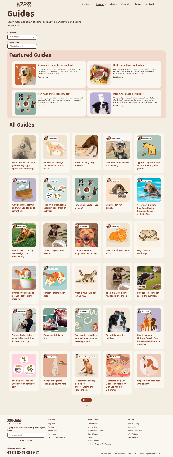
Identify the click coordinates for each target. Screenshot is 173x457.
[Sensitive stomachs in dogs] (55, 282)
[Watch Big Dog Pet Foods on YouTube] (19, 452)
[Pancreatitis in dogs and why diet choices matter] (55, 153)
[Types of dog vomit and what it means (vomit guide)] (149, 153)
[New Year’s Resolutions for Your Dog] (118, 151)
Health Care (52, 431)
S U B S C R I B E (26, 441)
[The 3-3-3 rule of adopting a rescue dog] (86, 239)
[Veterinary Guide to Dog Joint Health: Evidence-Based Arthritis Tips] (149, 197)
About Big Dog (133, 424)
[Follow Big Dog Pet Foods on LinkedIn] (37, 452)
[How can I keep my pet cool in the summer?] (149, 282)
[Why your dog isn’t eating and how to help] (55, 369)
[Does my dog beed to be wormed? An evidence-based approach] (86, 325)
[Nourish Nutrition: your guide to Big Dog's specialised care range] (24, 153)
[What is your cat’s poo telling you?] (86, 282)
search (146, 4)
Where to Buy (126, 4)
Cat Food (51, 427)
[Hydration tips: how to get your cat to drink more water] (24, 283)
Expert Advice (93, 434)
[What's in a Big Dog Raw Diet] (86, 151)
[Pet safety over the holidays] (118, 324)
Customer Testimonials (56, 437)
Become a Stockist (135, 431)
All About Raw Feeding (96, 431)
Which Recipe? (93, 441)
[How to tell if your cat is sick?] (118, 239)
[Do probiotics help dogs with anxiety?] (149, 369)
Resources (100, 4)
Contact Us (132, 427)
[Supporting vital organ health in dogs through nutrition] (55, 195)
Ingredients (52, 434)
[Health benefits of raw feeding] (124, 74)
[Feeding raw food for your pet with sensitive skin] (24, 371)
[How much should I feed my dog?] (49, 103)
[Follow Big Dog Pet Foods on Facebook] (9, 452)
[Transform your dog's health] (55, 239)
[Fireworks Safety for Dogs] (55, 324)
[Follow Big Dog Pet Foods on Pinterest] (33, 452)
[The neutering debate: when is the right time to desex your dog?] (24, 325)
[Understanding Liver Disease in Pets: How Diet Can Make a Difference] (118, 373)
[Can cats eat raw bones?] (118, 194)
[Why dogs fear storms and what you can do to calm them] (24, 195)
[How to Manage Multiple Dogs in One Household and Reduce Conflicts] (149, 327)
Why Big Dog (92, 427)
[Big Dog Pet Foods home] (14, 421)
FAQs (90, 437)
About (112, 4)
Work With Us (133, 434)
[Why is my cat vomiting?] (149, 239)
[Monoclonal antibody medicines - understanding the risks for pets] (86, 373)
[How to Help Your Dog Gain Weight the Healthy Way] (24, 241)
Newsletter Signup (135, 437)
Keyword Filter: (13, 43)
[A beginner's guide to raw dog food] (49, 74)
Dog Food (51, 424)
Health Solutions (94, 424)
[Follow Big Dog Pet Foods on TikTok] (23, 452)
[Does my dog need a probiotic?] (124, 103)
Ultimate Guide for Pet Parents (99, 444)
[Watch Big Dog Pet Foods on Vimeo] (28, 452)
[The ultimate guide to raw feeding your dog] (118, 282)
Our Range (86, 4)
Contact (138, 4)
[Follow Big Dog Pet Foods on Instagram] (14, 452)
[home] (24, 4)
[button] (87, 4)
